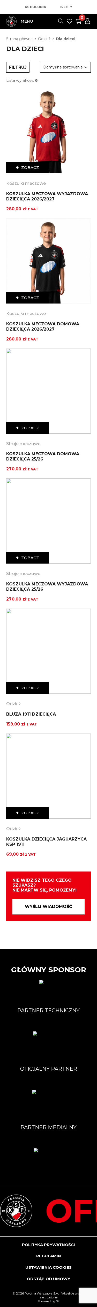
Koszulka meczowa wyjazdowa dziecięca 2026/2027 (47, 196)
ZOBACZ (30, 167)
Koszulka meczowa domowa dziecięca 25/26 (42, 456)
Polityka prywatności (48, 1244)
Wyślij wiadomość (48, 906)
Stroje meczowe (23, 443)
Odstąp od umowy (48, 1278)
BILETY (66, 7)
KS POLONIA (35, 7)
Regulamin (48, 1255)
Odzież (44, 38)
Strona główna (19, 38)
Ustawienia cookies (48, 1267)
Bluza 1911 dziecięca (31, 714)
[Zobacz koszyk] (78, 22)
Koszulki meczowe (26, 183)
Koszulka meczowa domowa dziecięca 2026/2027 (42, 326)
